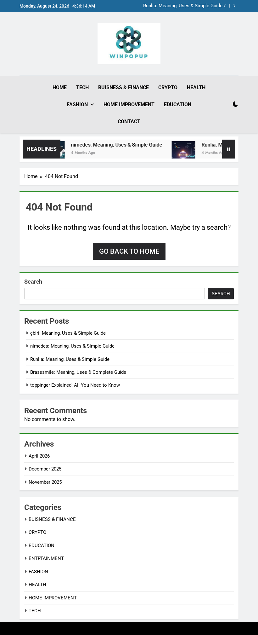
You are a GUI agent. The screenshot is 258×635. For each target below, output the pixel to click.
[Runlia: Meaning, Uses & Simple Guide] (178, 153)
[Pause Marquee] (228, 149)
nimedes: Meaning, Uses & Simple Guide (111, 145)
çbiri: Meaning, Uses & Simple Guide (68, 333)
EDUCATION (177, 104)
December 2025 (45, 469)
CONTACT (129, 121)
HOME (60, 87)
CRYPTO (167, 87)
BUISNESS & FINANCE (123, 87)
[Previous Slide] (225, 6)
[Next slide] (234, 6)
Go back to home (129, 251)
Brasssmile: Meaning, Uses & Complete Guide (78, 372)
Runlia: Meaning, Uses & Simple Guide (182, 6)
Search (33, 281)
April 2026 (39, 456)
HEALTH (196, 87)
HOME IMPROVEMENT (129, 104)
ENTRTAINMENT (46, 558)
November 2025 (45, 482)
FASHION (77, 104)
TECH (82, 87)
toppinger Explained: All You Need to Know (75, 385)
